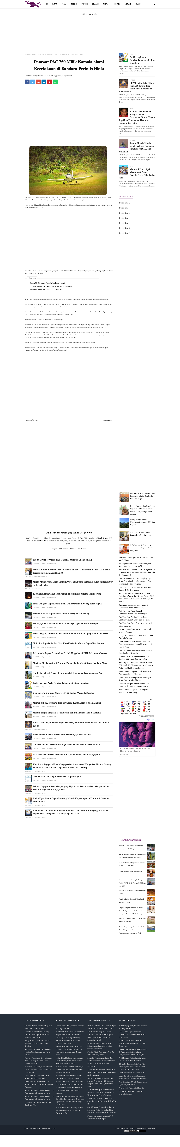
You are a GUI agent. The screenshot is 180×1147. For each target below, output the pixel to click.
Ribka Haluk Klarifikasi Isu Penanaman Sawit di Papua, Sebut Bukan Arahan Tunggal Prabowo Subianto (69, 1061)
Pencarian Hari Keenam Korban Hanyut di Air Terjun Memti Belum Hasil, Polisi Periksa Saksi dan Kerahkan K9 (71, 571)
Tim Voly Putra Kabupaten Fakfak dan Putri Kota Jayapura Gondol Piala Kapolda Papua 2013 (38, 1061)
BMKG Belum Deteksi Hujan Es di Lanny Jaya (46, 289)
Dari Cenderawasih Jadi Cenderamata (131, 1073)
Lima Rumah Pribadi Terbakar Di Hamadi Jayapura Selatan (62, 734)
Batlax (54, 1128)
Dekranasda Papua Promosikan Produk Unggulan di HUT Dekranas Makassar (70, 653)
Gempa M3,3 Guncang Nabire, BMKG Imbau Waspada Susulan (63, 692)
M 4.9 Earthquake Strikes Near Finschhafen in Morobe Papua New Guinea (68, 643)
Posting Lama (107, 420)
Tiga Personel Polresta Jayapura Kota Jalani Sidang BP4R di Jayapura (66, 754)
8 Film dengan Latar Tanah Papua (131, 871)
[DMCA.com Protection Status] (130, 1131)
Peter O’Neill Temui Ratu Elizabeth (131, 1088)
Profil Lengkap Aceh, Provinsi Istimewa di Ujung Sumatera (61, 682)
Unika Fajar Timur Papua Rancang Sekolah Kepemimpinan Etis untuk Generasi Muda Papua (71, 800)
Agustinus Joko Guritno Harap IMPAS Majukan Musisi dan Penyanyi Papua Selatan (38, 1052)
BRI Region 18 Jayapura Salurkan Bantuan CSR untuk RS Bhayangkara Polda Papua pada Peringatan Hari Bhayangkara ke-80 (70, 812)
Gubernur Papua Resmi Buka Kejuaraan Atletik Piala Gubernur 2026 (66, 744)
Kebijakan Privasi (141, 1128)
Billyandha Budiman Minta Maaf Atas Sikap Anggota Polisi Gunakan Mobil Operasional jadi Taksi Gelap (132, 1067)
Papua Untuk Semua (39, 1128)
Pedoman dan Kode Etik (127, 1128)
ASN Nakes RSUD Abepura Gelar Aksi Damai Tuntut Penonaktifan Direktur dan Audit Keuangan (101, 1072)
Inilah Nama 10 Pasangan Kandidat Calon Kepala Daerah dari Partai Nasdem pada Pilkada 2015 (39, 1069)
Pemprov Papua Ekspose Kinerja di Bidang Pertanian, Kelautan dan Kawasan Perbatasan (39, 1084)
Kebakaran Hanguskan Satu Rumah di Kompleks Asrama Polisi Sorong (67, 593)
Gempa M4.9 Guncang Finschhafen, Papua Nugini (47, 283)
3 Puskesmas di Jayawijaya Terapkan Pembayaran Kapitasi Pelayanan (142, 548)
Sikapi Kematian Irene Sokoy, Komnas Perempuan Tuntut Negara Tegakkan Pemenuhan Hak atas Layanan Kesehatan (137, 117)
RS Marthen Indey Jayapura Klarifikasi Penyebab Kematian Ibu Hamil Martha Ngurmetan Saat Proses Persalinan (100, 1092)
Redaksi (117, 1128)
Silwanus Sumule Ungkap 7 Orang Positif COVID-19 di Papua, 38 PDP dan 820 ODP (132, 883)
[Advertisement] (90, 32)
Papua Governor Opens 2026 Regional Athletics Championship (62, 559)
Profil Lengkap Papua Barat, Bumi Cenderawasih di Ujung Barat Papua (67, 603)
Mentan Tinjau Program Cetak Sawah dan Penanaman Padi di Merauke (67, 712)
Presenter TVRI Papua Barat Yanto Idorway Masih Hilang (61, 613)
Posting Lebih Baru (31, 420)
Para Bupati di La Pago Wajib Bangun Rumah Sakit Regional (51, 286)
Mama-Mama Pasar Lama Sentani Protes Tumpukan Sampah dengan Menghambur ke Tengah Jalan (73, 583)
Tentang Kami (151, 1128)
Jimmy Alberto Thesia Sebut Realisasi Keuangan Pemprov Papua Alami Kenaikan (136, 147)
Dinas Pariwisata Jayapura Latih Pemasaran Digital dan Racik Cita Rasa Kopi (142, 496)
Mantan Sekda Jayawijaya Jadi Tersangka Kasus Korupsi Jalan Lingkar (67, 702)
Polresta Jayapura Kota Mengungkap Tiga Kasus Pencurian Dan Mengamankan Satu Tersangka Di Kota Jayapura (71, 788)
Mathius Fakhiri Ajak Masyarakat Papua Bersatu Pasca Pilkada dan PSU (137, 173)
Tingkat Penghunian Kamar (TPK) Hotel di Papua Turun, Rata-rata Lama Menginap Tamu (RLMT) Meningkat (132, 910)
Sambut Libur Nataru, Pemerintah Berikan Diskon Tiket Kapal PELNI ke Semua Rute (132, 1043)
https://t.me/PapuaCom (39, 540)
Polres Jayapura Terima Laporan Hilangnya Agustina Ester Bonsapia (65, 623)
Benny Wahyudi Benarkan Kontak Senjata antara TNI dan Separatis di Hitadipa (142, 522)
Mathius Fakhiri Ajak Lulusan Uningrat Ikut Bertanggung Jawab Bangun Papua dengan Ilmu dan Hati (69, 1069)
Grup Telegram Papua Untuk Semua (94, 538)
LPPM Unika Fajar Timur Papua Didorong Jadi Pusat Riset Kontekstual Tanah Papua (71, 724)
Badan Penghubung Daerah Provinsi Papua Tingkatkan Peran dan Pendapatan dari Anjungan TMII (131, 930)
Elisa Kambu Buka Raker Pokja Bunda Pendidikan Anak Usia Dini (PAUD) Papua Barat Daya (69, 1110)
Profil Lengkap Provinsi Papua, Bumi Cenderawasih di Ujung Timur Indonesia (70, 633)
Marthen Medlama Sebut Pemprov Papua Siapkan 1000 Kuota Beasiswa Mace (70, 663)
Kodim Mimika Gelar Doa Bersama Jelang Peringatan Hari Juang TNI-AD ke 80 (101, 1101)
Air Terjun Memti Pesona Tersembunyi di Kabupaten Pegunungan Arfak (67, 673)
